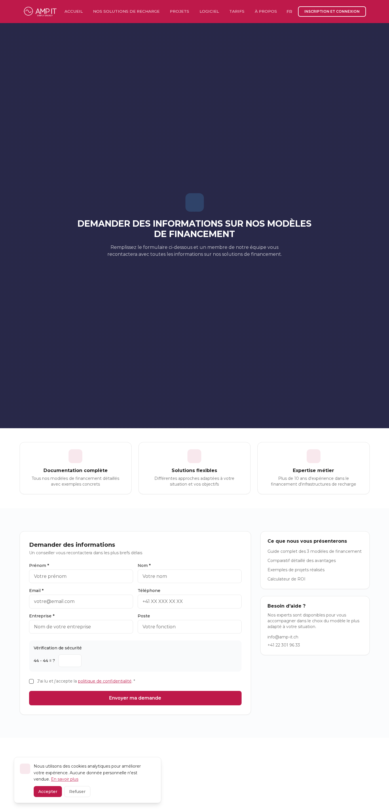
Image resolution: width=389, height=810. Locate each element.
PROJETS (179, 11)
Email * (36, 590)
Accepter (47, 791)
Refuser (77, 791)
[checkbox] (31, 681)
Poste (144, 616)
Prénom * (39, 565)
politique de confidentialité (105, 681)
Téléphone (149, 590)
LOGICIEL (209, 11)
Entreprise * (41, 616)
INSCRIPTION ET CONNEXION (332, 11)
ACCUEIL (73, 11)
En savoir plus (64, 779)
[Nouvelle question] (87, 660)
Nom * (144, 565)
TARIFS (236, 11)
